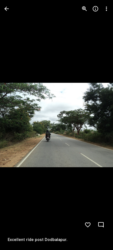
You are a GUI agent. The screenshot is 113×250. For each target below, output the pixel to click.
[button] (15, 125)
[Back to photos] (6, 8)
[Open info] (95, 8)
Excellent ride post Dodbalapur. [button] (37, 239)
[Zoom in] (84, 8)
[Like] (87, 225)
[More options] (106, 8)
